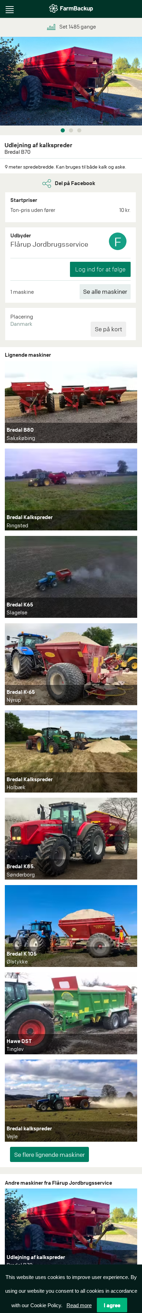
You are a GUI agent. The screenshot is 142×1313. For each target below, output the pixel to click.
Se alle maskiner (105, 291)
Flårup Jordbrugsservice (49, 244)
